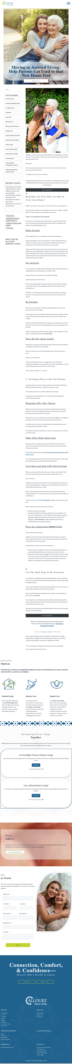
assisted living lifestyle (11, 703)
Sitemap (2, 1020)
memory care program (34, 707)
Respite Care (9, 131)
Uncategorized (10, 158)
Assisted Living (10, 99)
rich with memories (45, 521)
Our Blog (3, 1018)
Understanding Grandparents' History (12, 164)
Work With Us (5, 1044)
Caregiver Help (10, 108)
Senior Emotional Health (12, 140)
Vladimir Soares (44, 631)
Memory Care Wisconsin (12, 126)
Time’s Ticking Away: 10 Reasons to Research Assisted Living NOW (44, 646)
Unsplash (50, 631)
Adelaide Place (10, 216)
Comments (5, 932)
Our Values (3, 1016)
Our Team (3, 1014)
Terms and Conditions (6, 1024)
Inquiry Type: (6, 894)
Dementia (8, 112)
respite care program (58, 700)
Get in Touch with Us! (47, 190)
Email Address (23, 913)
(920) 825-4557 (43, 1052)
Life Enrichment (4, 1037)
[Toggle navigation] (68, 3)
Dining (2, 1033)
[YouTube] (42, 1054)
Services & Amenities (5, 1039)
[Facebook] (37, 1054)
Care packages (46, 500)
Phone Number (7, 913)
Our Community (4, 1013)
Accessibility (3, 1022)
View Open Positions (15, 852)
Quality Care (3, 1035)
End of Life (9, 117)
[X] (40, 1054)
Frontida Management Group (7, 1047)
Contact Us (36, 81)
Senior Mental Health (11, 149)
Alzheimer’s (31, 519)
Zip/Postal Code (7, 923)
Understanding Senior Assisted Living (12, 171)
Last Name (23, 904)
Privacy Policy (4, 1025)
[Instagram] (39, 1054)
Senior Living (9, 144)
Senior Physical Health (12, 154)
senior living (9, 228)
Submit (18, 945)
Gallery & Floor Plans (44, 1030)
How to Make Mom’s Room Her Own (36, 649)
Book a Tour (45, 982)
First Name (6, 904)
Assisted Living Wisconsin (13, 103)
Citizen (33, 1060)
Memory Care (9, 121)
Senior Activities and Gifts (13, 135)
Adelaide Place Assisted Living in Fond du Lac (12, 219)
